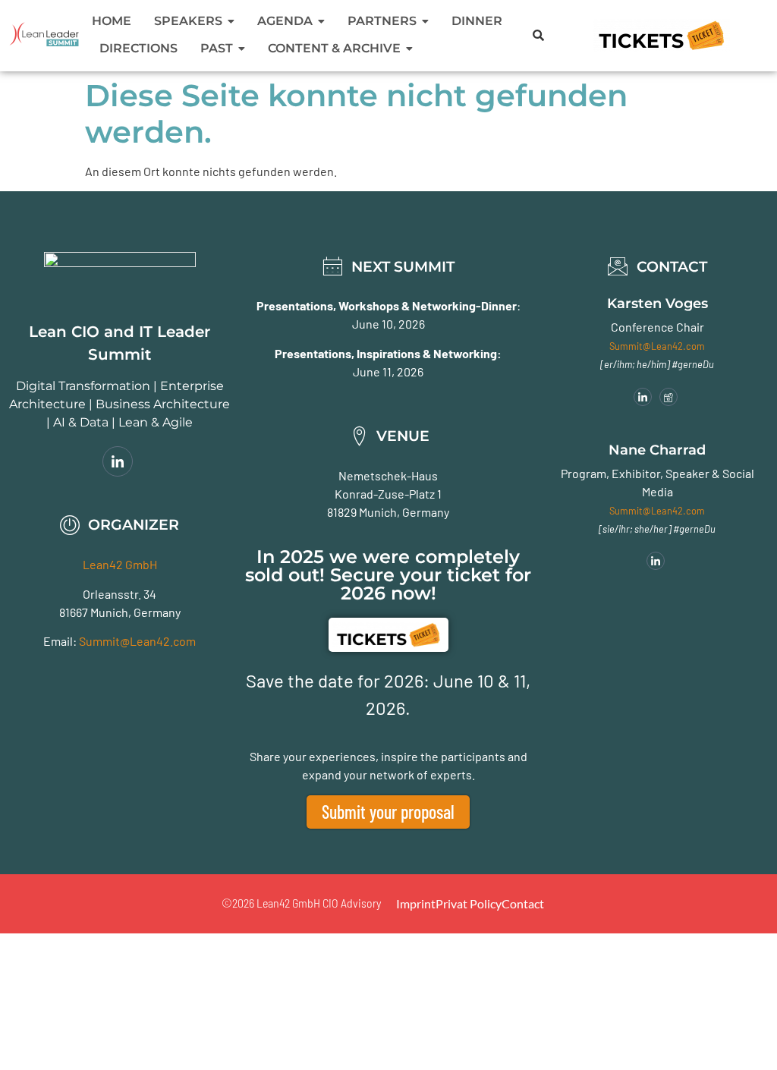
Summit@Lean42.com (137, 641)
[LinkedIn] (117, 461)
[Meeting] (668, 397)
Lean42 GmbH (120, 564)
